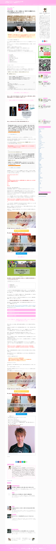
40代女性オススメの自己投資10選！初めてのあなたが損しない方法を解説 (47, 100)
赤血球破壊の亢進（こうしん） (14, 87)
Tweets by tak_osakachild (42, 196)
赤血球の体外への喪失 (13, 88)
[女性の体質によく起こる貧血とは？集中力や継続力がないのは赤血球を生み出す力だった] (22, 462)
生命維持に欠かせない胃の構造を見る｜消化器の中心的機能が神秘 (22, 494)
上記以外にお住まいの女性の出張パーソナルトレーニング (21, 234)
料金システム (44, 545)
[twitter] (16, 462)
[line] (24, 462)
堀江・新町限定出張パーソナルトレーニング (21, 230)
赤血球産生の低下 (12, 86)
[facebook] (18, 462)
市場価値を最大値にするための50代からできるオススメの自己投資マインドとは (47, 122)
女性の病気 (9, 480)
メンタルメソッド (35, 4)
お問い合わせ (41, 4)
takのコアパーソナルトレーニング (13, 453)
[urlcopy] (26, 462)
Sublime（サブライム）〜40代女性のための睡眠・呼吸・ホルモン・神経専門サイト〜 (28, 548)
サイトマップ (25, 546)
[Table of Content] (34, 82)
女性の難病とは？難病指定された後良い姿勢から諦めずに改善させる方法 (23, 487)
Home (8, 4)
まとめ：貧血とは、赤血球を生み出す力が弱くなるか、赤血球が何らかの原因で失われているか (21, 89)
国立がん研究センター (13, 134)
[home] (14, 477)
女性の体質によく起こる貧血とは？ (13, 83)
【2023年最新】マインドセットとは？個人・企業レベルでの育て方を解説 (47, 77)
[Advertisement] (21, 502)
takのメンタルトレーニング (21, 253)
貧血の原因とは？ (10, 85)
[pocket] (20, 462)
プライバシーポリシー (30, 546)
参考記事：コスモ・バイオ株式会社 (15, 167)
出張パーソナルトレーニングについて (16, 545)
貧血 (11, 480)
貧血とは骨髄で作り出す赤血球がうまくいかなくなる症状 (16, 84)
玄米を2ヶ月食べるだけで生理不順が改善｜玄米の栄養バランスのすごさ (18, 306)
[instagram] (13, 477)
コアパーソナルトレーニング (21, 4)
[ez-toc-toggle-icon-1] (34, 82)
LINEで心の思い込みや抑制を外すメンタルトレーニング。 (35, 545)
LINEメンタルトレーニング (28, 4)
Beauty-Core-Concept (15, 4)
